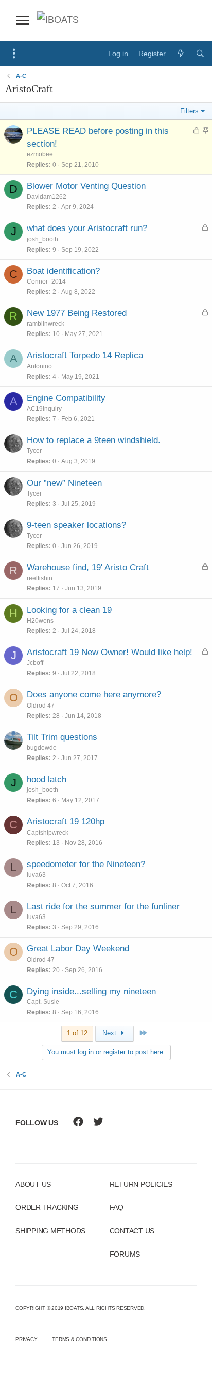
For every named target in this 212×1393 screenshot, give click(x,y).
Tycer (34, 450)
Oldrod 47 (41, 705)
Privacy (26, 1339)
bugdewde (42, 747)
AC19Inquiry (44, 408)
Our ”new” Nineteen (64, 483)
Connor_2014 (46, 281)
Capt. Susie (43, 1002)
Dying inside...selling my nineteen (91, 991)
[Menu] (14, 53)
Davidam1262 (46, 196)
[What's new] (180, 53)
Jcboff (35, 662)
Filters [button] (189, 111)
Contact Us (132, 1231)
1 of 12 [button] (77, 1033)
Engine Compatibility (66, 398)
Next (110, 1033)
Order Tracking (47, 1207)
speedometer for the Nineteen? (86, 864)
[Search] (200, 53)
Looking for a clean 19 (69, 610)
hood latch (46, 779)
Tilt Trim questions (62, 737)
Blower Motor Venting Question (86, 186)
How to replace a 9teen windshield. (94, 440)
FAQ (116, 1207)
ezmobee (40, 154)
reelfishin (39, 578)
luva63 (36, 874)
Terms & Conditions (79, 1339)
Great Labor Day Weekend (78, 949)
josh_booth (42, 239)
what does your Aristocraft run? (87, 228)
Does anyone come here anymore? (94, 694)
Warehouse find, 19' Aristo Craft (88, 567)
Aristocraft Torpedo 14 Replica (85, 355)
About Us (33, 1184)
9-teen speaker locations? (76, 525)
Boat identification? (63, 271)
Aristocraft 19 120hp (65, 821)
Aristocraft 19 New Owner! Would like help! (109, 652)
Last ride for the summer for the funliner (103, 906)
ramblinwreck (45, 323)
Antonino (39, 366)
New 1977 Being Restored (77, 313)
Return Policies (141, 1184)
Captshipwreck (47, 832)
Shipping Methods (50, 1231)
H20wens (40, 620)
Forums (125, 1254)
